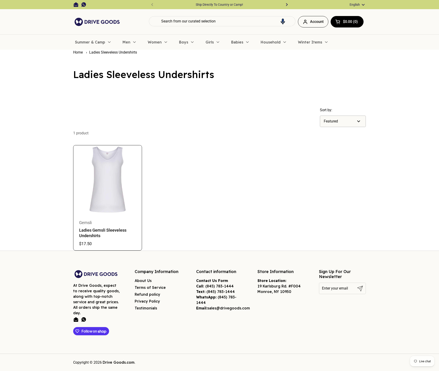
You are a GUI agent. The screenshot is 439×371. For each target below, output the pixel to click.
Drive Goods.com (118, 362)
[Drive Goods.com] (97, 22)
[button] (283, 21)
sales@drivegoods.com (228, 308)
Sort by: (326, 110)
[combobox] (222, 21)
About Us (143, 280)
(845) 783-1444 (219, 286)
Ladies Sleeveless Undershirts (113, 52)
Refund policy (147, 294)
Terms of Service (150, 287)
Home (78, 52)
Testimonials (146, 308)
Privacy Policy (147, 301)
